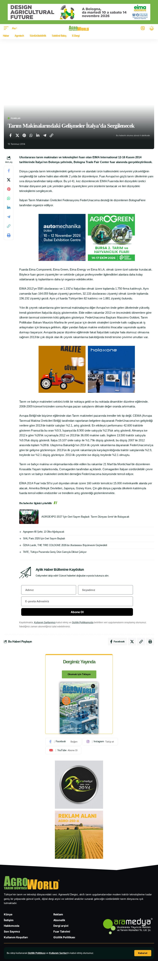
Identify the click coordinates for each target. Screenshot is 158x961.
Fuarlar (15, 118)
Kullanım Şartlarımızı (45, 622)
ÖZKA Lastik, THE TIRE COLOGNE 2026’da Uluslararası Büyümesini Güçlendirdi (65, 545)
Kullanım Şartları (58, 953)
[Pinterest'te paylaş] (24, 135)
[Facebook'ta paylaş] (10, 135)
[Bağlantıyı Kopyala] (51, 135)
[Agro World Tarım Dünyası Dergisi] (79, 28)
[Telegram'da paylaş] (44, 135)
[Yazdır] (8, 235)
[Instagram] (100, 742)
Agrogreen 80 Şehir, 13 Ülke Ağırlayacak (43, 531)
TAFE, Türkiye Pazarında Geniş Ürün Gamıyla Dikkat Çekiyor (55, 551)
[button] (142, 953)
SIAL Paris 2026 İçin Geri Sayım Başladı (44, 538)
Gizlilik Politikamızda (82, 622)
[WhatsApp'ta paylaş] (31, 135)
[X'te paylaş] (17, 135)
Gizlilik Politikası (36, 953)
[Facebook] (63, 742)
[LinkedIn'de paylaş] (37, 135)
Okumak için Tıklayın (79, 674)
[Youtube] (63, 750)
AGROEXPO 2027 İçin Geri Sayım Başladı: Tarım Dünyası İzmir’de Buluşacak (85, 516)
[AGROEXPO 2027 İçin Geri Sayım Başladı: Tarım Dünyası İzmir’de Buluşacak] (29, 516)
